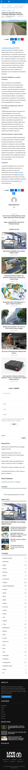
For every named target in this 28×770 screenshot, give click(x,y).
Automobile (15, 561)
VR (15, 673)
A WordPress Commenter (7, 482)
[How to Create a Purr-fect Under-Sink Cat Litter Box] (4, 733)
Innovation (15, 607)
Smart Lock (15, 641)
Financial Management (15, 586)
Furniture (15, 589)
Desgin (15, 575)
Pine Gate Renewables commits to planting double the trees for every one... (16, 727)
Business (9, 6)
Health (15, 600)
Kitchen (15, 613)
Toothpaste (15, 659)
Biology (15, 568)
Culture (3, 711)
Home (2, 6)
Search (3, 435)
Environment (15, 579)
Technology (15, 655)
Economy (3, 714)
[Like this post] (12, 39)
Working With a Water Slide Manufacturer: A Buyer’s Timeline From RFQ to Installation (18, 535)
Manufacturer (15, 627)
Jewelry (15, 610)
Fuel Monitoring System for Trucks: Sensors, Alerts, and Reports (17, 547)
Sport (15, 645)
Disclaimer (14, 759)
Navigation (17, 482)
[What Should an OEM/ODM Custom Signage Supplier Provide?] (14, 240)
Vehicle (15, 669)
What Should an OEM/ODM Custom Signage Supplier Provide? (13, 523)
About (20, 759)
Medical (15, 631)
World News (4, 705)
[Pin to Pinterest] (22, 39)
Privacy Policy (6, 759)
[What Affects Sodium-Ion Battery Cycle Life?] (5, 541)
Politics (2, 707)
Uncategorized (15, 662)
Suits (15, 648)
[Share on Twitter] (18, 39)
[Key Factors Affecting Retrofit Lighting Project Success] (14, 341)
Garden (15, 593)
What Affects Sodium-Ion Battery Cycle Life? (13, 467)
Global (15, 596)
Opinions (3, 718)
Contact (5, 761)
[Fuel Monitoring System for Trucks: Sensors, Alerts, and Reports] (5, 547)
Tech (15, 652)
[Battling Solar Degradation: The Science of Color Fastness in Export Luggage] (14, 316)
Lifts (15, 617)
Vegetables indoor (15, 666)
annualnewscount (10, 16)
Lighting (15, 620)
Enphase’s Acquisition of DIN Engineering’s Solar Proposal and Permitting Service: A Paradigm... (16, 738)
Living (15, 624)
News (15, 634)
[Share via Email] (13, 42)
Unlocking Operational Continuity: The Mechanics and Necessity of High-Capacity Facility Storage (14, 277)
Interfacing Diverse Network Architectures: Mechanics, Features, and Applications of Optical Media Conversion (14, 377)
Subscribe (12, 761)
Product (15, 638)
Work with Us (20, 761)
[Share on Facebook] (15, 39)
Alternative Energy (15, 558)
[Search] (26, 1)
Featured (15, 582)
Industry (15, 603)
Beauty (15, 565)
